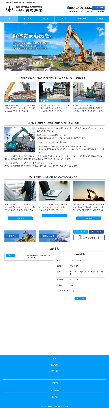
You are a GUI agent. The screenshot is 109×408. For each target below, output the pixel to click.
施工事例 (55, 383)
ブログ (54, 215)
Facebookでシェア (96, 231)
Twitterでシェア (81, 231)
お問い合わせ (80, 298)
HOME (54, 359)
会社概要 (89, 218)
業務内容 (54, 371)
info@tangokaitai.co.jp (77, 291)
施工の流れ (20, 218)
